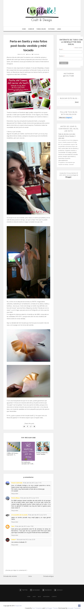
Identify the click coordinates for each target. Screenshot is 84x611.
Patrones (51, 29)
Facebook (48, 590)
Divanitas (40, 68)
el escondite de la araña (19, 515)
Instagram (36, 590)
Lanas (59, 29)
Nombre (61, 56)
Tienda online (41, 29)
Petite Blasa (15, 498)
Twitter (24, 590)
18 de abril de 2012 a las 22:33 (25, 539)
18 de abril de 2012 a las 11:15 (32, 483)
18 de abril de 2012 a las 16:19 (37, 515)
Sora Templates (37, 608)
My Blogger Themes (51, 608)
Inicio (30, 576)
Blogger (68, 177)
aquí (27, 112)
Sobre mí (31, 29)
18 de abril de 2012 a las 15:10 (29, 498)
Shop (34, 596)
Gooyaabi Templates (74, 608)
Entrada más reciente (10, 576)
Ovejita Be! (18, 606)
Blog (39, 596)
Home (24, 29)
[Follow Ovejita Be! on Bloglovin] (65, 117)
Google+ (59, 590)
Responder (14, 493)
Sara (12, 526)
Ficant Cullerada (16, 483)
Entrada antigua (48, 576)
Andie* (13, 539)
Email (61, 49)
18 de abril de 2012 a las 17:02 (24, 526)
